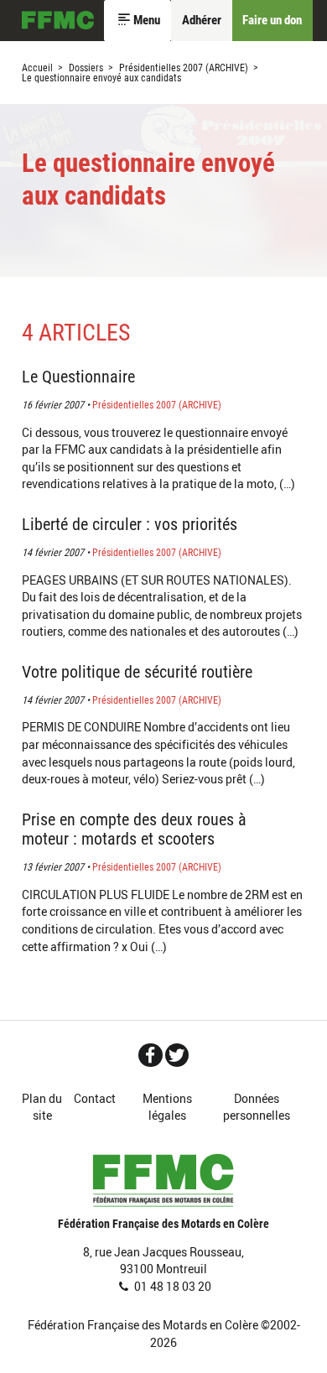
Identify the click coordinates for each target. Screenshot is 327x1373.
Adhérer (201, 20)
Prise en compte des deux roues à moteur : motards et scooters (134, 829)
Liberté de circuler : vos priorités (129, 524)
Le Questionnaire (78, 377)
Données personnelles (256, 1107)
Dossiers (86, 68)
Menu (146, 20)
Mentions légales (167, 1107)
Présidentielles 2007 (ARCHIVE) (183, 68)
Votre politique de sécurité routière (137, 672)
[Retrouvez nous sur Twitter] (177, 1055)
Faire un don (272, 20)
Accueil (58, 21)
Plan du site (42, 1107)
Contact (95, 1098)
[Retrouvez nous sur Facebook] (150, 1055)
